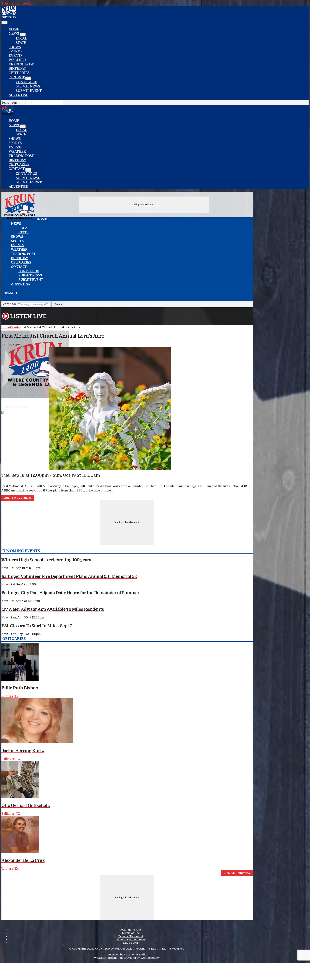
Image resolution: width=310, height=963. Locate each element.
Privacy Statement (130, 936)
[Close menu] (4, 22)
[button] (2, 298)
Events (15, 56)
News (14, 34)
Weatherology (149, 957)
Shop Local (130, 942)
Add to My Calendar (18, 497)
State (21, 43)
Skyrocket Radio (135, 954)
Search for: (9, 102)
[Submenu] (23, 34)
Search (58, 304)
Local (21, 38)
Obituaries (19, 73)
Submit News (28, 86)
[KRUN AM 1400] (8, 17)
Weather (17, 60)
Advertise (18, 95)
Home (14, 29)
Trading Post (21, 64)
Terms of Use (131, 933)
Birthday (17, 69)
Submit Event (29, 91)
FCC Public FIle (130, 929)
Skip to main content (16, 3)
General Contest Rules (131, 939)
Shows (15, 47)
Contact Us (26, 82)
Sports (15, 51)
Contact (17, 77)
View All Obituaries (237, 873)
